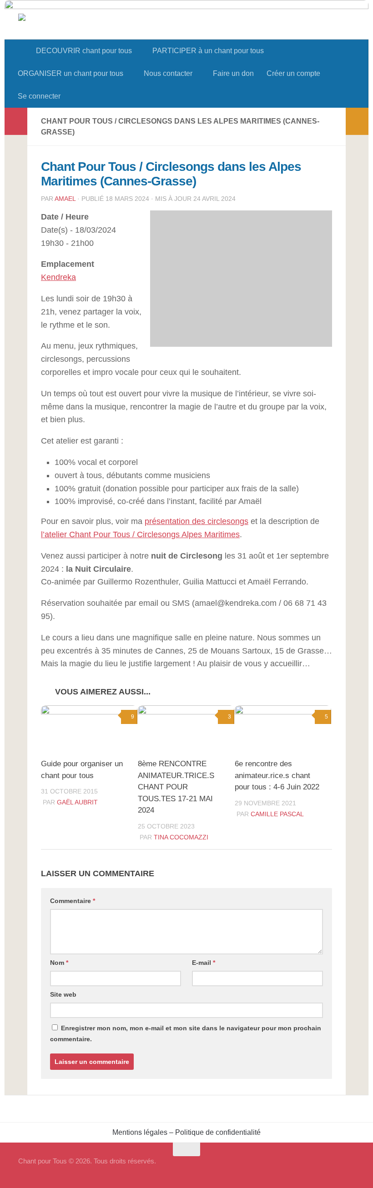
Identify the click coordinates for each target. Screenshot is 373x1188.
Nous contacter (168, 73)
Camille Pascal (277, 814)
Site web (63, 994)
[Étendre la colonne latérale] (16, 121)
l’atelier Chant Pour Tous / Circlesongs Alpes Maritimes (140, 534)
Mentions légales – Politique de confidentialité (186, 1132)
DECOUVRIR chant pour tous (84, 51)
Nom (59, 962)
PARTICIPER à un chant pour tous (208, 51)
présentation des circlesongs (196, 521)
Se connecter (39, 96)
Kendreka (58, 277)
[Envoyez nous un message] (348, 1167)
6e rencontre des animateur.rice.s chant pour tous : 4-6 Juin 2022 (277, 775)
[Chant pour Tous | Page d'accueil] (67, 37)
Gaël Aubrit (77, 802)
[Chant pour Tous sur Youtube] (332, 1167)
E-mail (203, 962)
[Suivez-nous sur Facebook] (315, 1167)
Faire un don (233, 73)
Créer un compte (293, 73)
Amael (65, 198)
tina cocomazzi (181, 837)
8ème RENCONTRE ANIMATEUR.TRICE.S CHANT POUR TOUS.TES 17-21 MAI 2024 (176, 786)
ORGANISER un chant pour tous (70, 73)
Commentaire (72, 900)
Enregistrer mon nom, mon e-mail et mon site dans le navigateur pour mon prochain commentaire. (185, 1033)
